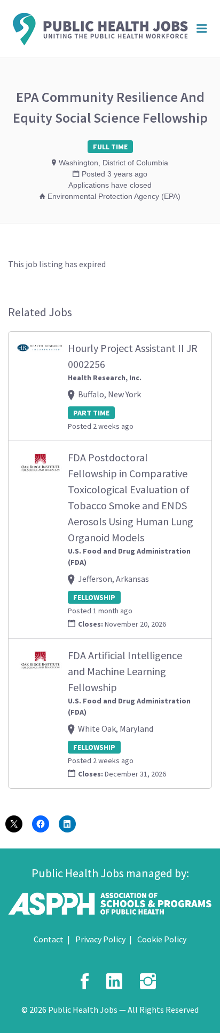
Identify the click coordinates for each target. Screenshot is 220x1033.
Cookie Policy (161, 939)
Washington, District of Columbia (113, 162)
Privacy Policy (100, 939)
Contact (49, 939)
